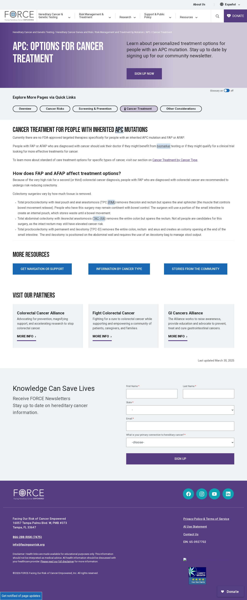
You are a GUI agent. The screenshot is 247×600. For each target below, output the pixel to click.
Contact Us (190, 534)
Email (130, 418)
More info (25, 336)
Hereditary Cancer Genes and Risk (74, 32)
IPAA (111, 202)
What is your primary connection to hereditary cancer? (155, 435)
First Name (132, 386)
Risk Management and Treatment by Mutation (119, 32)
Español (231, 4)
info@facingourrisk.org (29, 544)
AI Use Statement (195, 526)
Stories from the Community (195, 269)
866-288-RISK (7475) (27, 537)
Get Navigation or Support (42, 269)
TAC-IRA (99, 218)
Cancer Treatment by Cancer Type (174, 160)
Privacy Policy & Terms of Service (206, 519)
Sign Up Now (144, 74)
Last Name (189, 386)
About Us (199, 4)
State (129, 402)
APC (148, 32)
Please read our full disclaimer (57, 561)
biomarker (163, 146)
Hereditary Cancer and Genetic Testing (33, 32)
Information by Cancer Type (119, 269)
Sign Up (180, 459)
